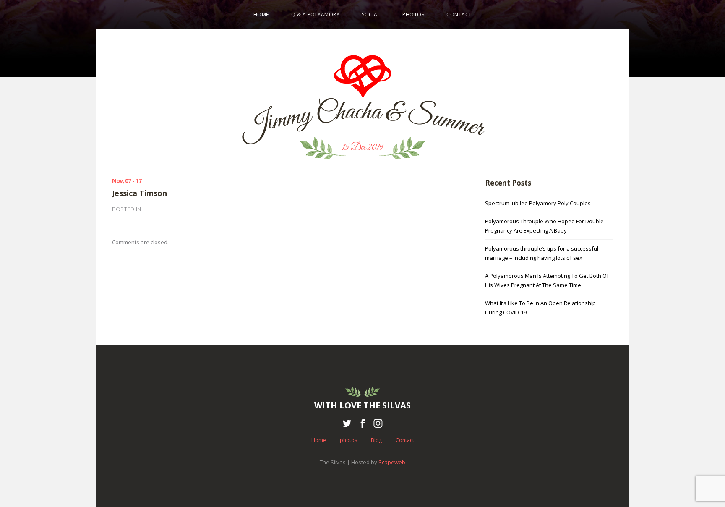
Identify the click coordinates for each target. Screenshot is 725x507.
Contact (459, 14)
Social (371, 14)
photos (413, 14)
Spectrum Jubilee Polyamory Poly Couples (538, 203)
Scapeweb (391, 462)
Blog (376, 440)
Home (261, 14)
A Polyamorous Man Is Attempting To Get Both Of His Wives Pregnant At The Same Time (547, 280)
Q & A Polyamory (315, 14)
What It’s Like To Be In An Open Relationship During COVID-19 (540, 307)
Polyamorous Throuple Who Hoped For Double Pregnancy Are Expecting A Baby (544, 225)
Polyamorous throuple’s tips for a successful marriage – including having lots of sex (541, 253)
